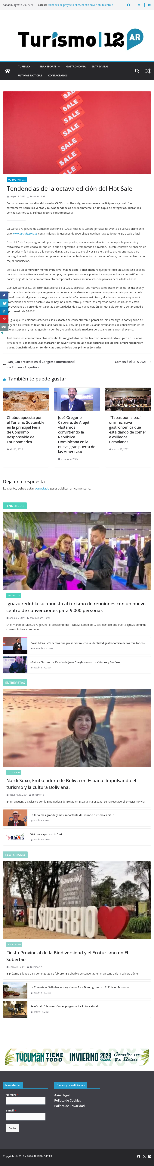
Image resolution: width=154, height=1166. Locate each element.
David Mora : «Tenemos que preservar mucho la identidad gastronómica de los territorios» (87, 643)
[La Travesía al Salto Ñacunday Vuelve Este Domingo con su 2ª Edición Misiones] (15, 990)
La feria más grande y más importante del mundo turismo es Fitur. (72, 815)
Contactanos (58, 75)
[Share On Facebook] (4, 296)
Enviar (12, 1128)
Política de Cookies (67, 1100)
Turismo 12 (38, 794)
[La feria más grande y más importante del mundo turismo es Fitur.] (15, 817)
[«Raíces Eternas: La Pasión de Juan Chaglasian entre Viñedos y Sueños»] (15, 664)
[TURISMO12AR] (77, 20)
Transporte (48, 66)
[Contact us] (4, 327)
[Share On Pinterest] (4, 319)
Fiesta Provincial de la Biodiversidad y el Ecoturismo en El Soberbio (67, 955)
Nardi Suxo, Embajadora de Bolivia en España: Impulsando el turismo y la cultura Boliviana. (71, 783)
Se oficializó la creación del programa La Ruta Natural (64, 1006)
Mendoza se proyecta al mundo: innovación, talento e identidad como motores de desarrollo (80, 6)
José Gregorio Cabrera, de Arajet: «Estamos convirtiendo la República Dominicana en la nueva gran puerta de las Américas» (76, 434)
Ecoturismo (14, 944)
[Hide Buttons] (2, 333)
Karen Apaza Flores (40, 618)
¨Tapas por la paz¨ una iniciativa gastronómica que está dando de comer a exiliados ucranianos (127, 429)
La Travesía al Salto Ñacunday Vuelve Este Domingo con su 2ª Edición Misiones (79, 987)
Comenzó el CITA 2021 (130, 362)
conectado (42, 488)
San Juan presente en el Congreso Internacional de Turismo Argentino (41, 364)
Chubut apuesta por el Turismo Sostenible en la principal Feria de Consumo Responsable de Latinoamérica (25, 429)
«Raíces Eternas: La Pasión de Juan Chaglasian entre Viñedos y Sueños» (75, 662)
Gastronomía (76, 66)
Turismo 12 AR (37, 196)
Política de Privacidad (69, 1106)
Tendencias (14, 595)
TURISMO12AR (43, 1156)
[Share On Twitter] (4, 303)
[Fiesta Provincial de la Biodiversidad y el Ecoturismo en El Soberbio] (77, 900)
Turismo (24, 66)
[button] (32, 66)
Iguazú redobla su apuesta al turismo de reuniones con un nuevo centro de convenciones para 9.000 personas (76, 606)
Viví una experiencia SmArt (47, 834)
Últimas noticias (30, 75)
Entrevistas (100, 66)
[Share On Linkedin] (4, 311)
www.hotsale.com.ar (25, 233)
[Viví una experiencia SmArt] (15, 837)
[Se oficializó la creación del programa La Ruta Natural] (15, 1009)
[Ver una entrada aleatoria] (148, 71)
